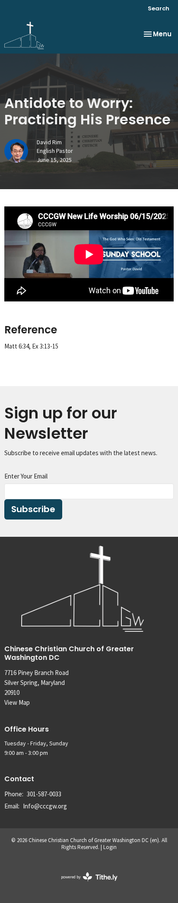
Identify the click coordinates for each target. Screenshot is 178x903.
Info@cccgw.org (45, 806)
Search (158, 8)
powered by (84, 884)
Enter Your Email (26, 476)
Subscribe (33, 509)
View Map (17, 702)
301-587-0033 (44, 794)
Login (110, 847)
